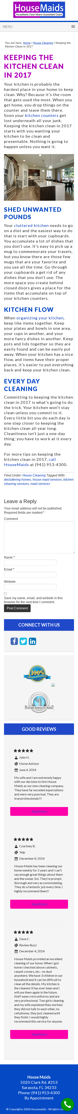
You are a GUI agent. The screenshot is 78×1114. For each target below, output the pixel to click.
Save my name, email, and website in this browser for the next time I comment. (33, 600)
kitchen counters (42, 115)
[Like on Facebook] (14, 641)
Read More (39, 811)
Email (9, 569)
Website (10, 581)
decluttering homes (17, 479)
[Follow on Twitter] (23, 641)
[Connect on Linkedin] (32, 641)
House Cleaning (34, 475)
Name (9, 557)
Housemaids (39, 10)
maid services (40, 483)
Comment (11, 518)
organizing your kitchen (40, 317)
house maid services (47, 479)
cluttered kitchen (31, 225)
